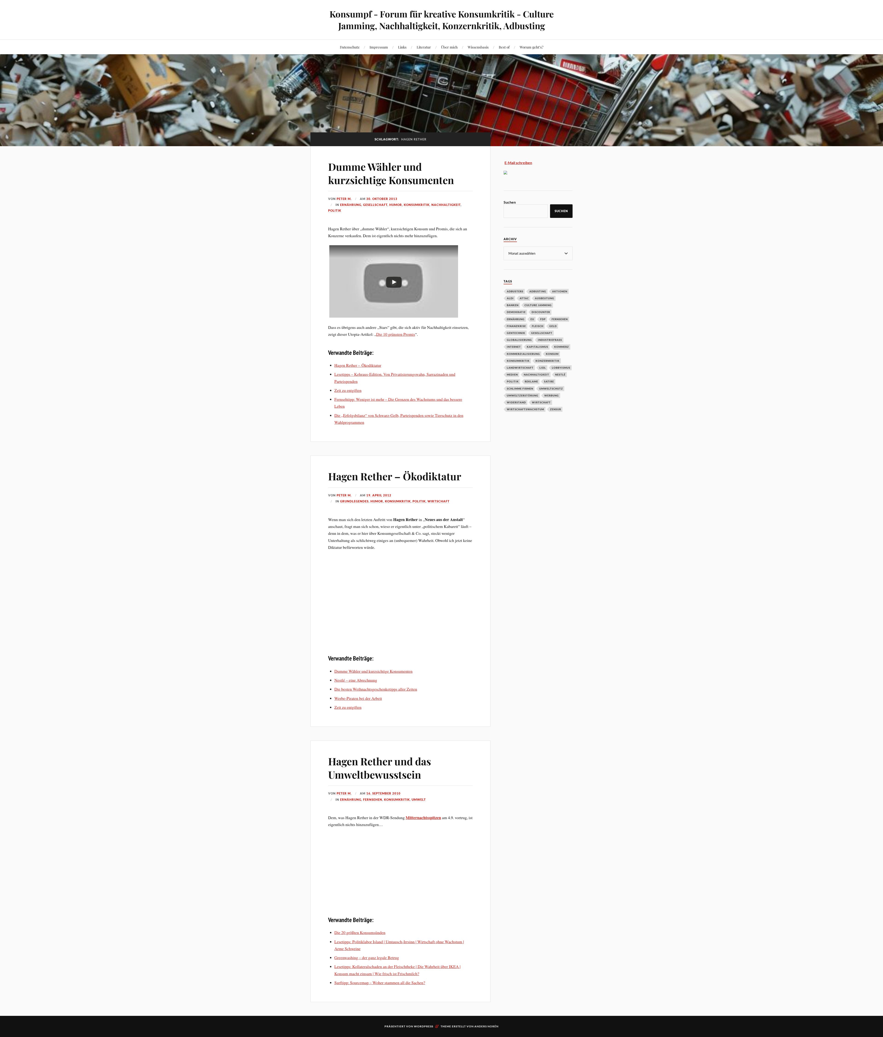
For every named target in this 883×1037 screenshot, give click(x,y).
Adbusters (515, 291)
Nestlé (560, 374)
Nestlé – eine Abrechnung (355, 680)
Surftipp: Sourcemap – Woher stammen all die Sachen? (379, 982)
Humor (395, 205)
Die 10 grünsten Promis (395, 334)
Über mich (449, 47)
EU (532, 319)
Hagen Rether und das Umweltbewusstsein (379, 767)
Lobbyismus (561, 367)
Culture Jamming (538, 305)
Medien (512, 374)
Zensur (555, 409)
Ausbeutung (544, 298)
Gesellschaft (375, 205)
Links (402, 47)
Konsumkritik (417, 205)
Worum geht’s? (531, 47)
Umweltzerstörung (522, 395)
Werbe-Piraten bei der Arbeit (358, 698)
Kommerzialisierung (523, 353)
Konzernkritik (547, 360)
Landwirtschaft (520, 367)
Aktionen (559, 291)
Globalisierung (519, 339)
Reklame (531, 381)
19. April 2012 (378, 495)
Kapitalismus (537, 346)
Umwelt (419, 799)
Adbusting (537, 291)
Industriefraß (550, 339)
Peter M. (344, 199)
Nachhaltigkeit (446, 205)
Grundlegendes (354, 501)
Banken (513, 305)
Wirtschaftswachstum (525, 409)
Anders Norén (486, 1026)
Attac (524, 298)
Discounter (541, 312)
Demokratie (516, 312)
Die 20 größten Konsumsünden (359, 932)
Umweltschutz (551, 388)
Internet (514, 346)
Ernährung (350, 205)
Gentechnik (516, 332)
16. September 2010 (383, 793)
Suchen (510, 202)
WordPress (423, 1026)
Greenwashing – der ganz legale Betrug (366, 957)
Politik (334, 210)
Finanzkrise (516, 326)
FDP (543, 319)
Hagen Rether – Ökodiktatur (357, 365)
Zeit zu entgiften (347, 390)
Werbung (551, 395)
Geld (553, 326)
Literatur (424, 47)
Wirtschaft (438, 501)
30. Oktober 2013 (381, 199)
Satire (549, 381)
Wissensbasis (478, 47)
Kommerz (561, 346)
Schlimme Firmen (520, 388)
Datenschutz (349, 47)
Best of (504, 47)
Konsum (552, 353)
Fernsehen (372, 799)
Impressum (379, 47)
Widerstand (516, 402)
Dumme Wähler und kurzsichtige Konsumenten (391, 173)
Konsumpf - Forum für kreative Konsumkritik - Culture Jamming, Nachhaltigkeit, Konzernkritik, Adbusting (442, 19)
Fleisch (537, 326)
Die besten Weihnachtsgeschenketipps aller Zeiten (375, 689)
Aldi (510, 298)
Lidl (542, 367)
